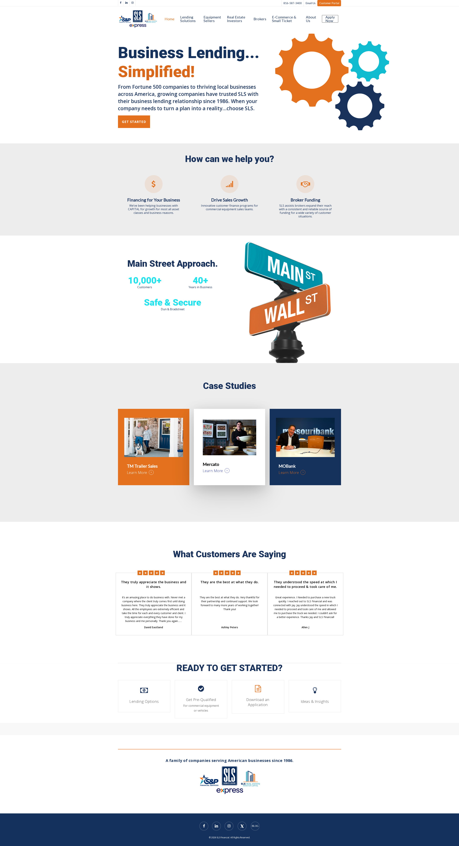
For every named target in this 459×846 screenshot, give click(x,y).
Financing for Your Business (153, 199)
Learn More (137, 472)
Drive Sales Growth (229, 199)
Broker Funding (305, 199)
